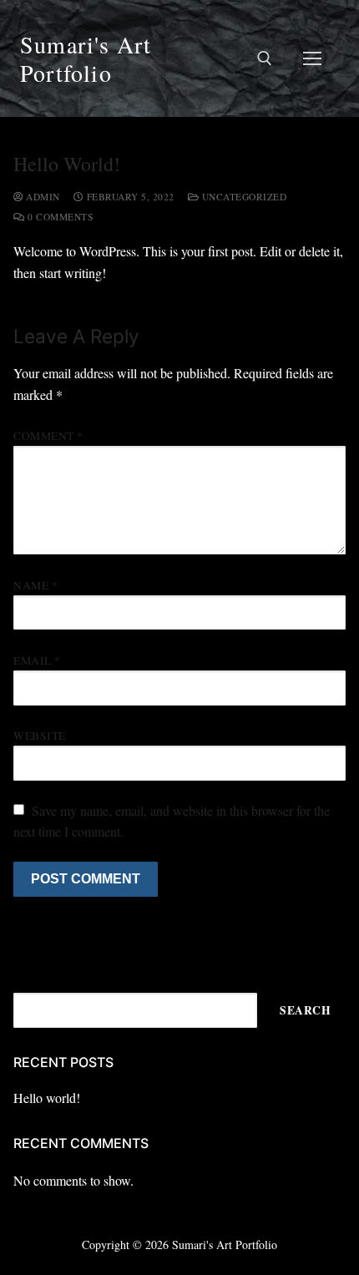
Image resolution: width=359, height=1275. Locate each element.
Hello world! (46, 1097)
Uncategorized (242, 196)
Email (37, 660)
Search (305, 1010)
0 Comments (59, 216)
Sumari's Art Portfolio (85, 58)
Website (39, 735)
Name (35, 585)
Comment (48, 435)
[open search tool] (264, 58)
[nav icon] (312, 58)
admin (41, 196)
